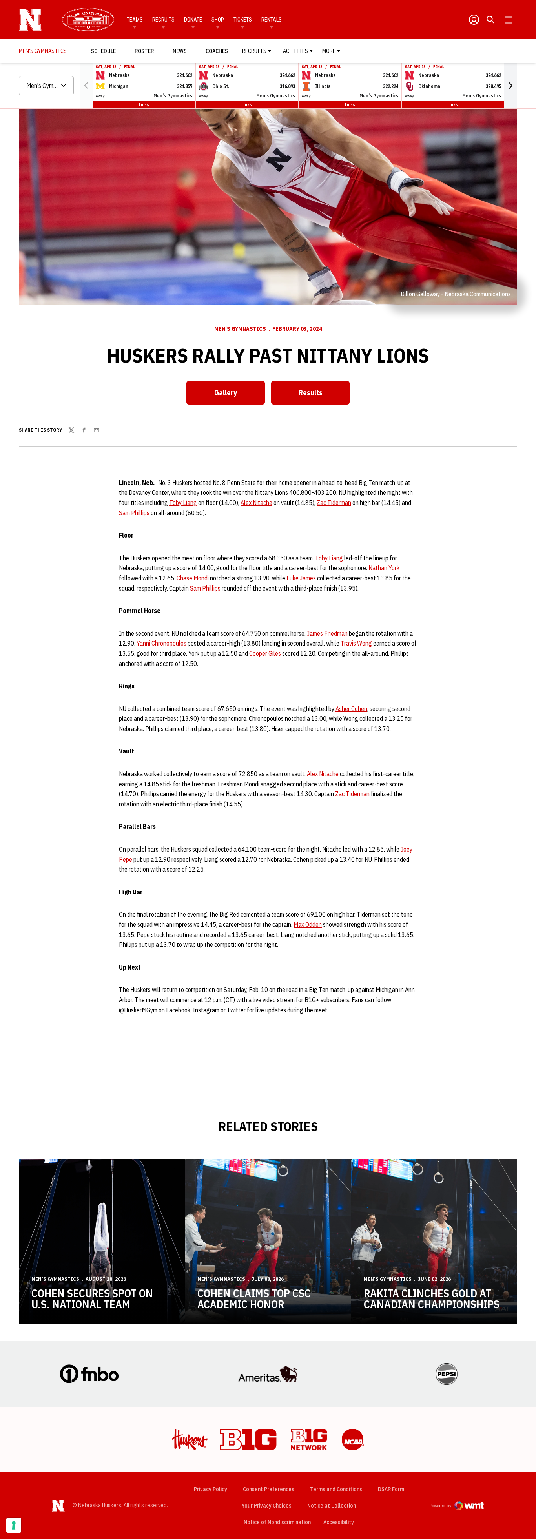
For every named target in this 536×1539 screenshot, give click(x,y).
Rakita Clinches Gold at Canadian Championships (432, 1298)
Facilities (294, 51)
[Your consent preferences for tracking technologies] (13, 1525)
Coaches (217, 51)
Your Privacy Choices (267, 1505)
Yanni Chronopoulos (161, 643)
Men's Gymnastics (240, 328)
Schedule (103, 51)
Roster (144, 51)
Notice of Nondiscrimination (277, 1522)
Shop (217, 19)
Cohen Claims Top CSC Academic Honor (254, 1298)
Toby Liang (183, 503)
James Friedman (327, 633)
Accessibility (338, 1522)
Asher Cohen (351, 709)
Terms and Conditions (336, 1489)
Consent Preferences (268, 1489)
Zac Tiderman (334, 503)
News (180, 51)
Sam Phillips (134, 513)
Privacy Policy (210, 1489)
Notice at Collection (331, 1505)
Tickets (242, 19)
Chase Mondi (193, 578)
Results (311, 392)
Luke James (301, 578)
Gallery (225, 392)
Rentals (271, 19)
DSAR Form (391, 1489)
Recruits (163, 19)
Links (144, 104)
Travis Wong (356, 643)
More (328, 51)
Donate (193, 19)
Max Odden (308, 924)
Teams (135, 19)
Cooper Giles (265, 653)
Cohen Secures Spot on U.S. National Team (92, 1298)
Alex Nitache (256, 503)
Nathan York (383, 568)
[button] (510, 85)
